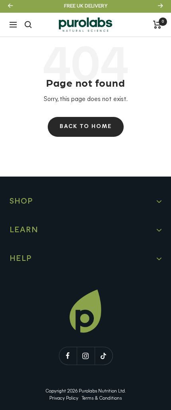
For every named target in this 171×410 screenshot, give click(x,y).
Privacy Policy (63, 398)
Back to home (86, 127)
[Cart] (157, 25)
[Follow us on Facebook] (68, 356)
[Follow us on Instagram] (86, 356)
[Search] (28, 24)
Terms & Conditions (102, 398)
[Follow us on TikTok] (104, 356)
